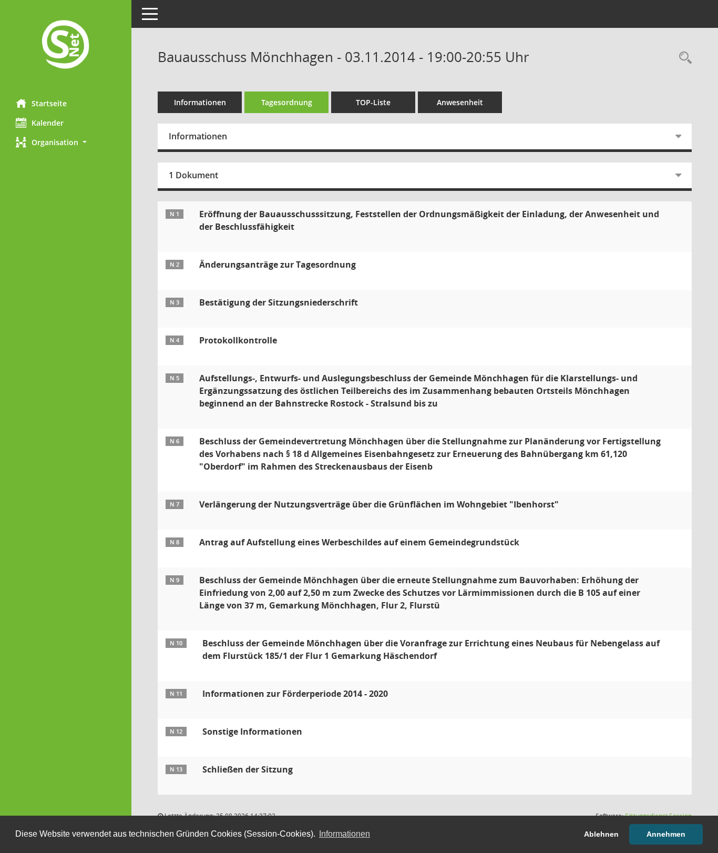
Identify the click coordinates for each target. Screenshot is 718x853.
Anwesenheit (460, 102)
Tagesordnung (286, 102)
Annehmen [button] (666, 834)
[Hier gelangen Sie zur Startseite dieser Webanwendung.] (65, 45)
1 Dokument (193, 175)
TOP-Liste (373, 102)
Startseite (49, 103)
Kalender (48, 123)
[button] (65, 142)
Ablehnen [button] (601, 834)
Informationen (200, 102)
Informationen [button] (344, 833)
